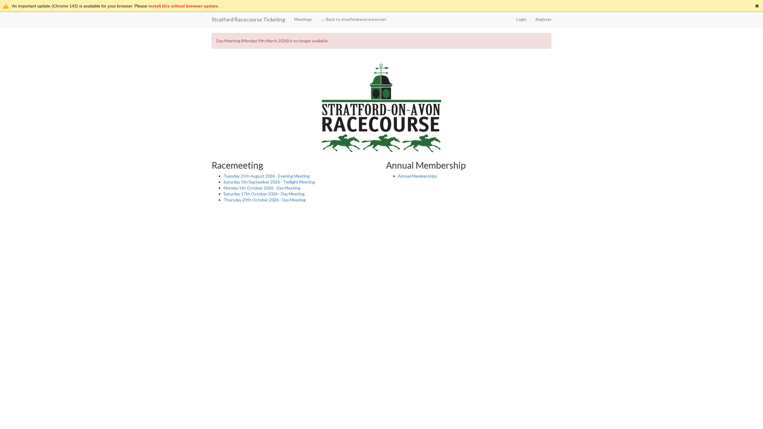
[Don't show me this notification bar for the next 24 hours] (757, 6)
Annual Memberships (417, 175)
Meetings (303, 19)
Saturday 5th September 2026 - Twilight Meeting (269, 181)
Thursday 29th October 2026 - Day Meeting (265, 199)
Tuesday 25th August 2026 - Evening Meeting (267, 175)
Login (521, 19)
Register (543, 19)
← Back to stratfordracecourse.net (353, 19)
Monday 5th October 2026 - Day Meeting (262, 187)
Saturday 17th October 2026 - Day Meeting (264, 193)
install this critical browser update (183, 6)
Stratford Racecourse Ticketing (248, 19)
